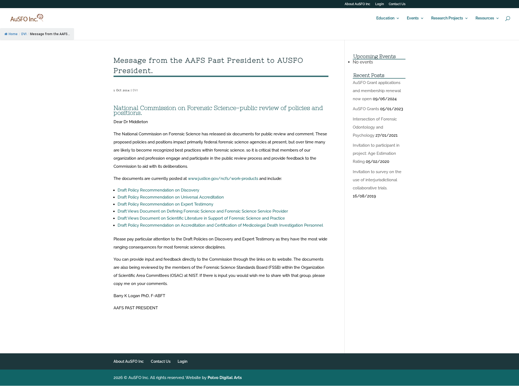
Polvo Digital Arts (225, 377)
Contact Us (397, 4)
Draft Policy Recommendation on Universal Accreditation (171, 197)
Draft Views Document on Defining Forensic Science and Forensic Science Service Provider (203, 211)
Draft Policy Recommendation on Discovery (159, 190)
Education (385, 18)
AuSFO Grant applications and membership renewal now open (377, 90)
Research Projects (447, 18)
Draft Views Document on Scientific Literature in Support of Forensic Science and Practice (202, 218)
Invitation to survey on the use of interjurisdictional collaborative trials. (377, 179)
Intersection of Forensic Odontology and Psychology (375, 127)
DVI (23, 34)
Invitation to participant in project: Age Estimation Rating (376, 153)
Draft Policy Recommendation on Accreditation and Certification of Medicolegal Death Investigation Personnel (221, 225)
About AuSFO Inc (357, 4)
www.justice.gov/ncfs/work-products (223, 178)
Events (413, 18)
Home (13, 34)
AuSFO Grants (366, 108)
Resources (484, 18)
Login (379, 4)
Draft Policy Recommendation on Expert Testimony (166, 204)
